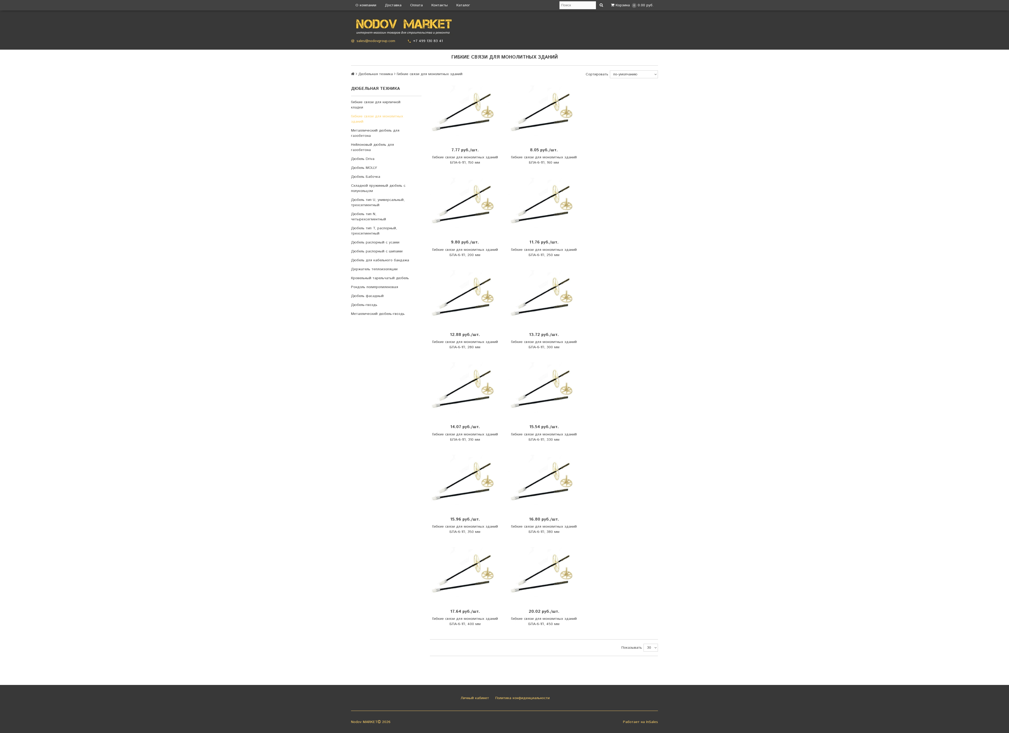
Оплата (416, 5)
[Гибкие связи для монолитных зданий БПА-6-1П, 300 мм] (544, 296)
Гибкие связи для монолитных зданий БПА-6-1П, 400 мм (465, 621)
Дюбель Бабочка (365, 176)
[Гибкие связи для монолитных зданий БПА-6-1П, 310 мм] (465, 388)
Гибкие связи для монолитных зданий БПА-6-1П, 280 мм (465, 344)
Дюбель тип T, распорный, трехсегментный (374, 231)
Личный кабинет (474, 698)
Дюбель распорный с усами (375, 242)
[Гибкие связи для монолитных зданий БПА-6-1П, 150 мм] (465, 112)
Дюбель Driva (362, 159)
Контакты (439, 5)
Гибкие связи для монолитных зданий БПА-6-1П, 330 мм (544, 437)
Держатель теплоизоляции (374, 269)
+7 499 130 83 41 (428, 41)
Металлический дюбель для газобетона (375, 133)
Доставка (393, 5)
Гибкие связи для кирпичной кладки (375, 105)
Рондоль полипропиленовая (374, 287)
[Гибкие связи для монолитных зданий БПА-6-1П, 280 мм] (465, 296)
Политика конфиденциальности (522, 698)
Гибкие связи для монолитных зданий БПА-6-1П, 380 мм (544, 529)
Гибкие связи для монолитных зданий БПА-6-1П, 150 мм (465, 160)
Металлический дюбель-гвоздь (378, 313)
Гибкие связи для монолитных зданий (377, 119)
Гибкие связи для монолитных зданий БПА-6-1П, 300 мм (544, 344)
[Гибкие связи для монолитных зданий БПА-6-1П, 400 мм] (465, 573)
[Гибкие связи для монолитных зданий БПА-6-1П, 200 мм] (465, 204)
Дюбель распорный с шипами (377, 251)
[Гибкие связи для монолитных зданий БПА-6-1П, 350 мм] (465, 481)
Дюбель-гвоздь (364, 305)
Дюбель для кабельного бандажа (380, 260)
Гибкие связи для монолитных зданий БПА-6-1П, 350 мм (465, 529)
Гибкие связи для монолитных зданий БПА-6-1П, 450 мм (544, 621)
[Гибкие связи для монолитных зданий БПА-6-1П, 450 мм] (544, 573)
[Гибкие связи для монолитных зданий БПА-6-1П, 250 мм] (544, 204)
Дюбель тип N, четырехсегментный (368, 216)
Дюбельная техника (375, 74)
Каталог (463, 5)
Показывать (631, 647)
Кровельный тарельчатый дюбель (380, 278)
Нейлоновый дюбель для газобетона (372, 147)
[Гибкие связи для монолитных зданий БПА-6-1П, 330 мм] (544, 388)
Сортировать (597, 74)
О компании (366, 5)
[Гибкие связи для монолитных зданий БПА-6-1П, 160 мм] (544, 112)
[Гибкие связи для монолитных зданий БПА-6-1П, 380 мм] (544, 481)
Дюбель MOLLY (364, 167)
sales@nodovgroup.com (376, 41)
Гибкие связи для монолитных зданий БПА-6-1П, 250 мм (544, 252)
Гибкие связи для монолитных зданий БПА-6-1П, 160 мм (544, 160)
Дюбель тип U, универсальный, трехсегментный (378, 202)
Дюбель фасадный (367, 296)
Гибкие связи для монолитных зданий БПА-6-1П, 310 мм (465, 437)
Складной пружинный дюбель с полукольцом (378, 188)
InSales (652, 722)
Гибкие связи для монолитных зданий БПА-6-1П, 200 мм (465, 252)
